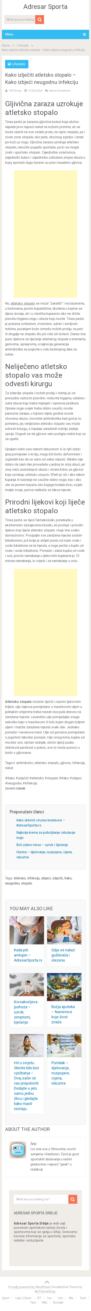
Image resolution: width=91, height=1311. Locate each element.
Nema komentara (59, 90)
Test (33, 1302)
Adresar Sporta (45, 6)
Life (60, 1298)
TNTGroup (15, 90)
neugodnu (12, 883)
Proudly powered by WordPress (29, 1287)
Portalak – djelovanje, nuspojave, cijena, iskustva (60, 1073)
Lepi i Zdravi (23, 1298)
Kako (68, 878)
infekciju (33, 878)
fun (49, 1298)
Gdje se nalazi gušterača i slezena (63, 955)
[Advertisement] (45, 234)
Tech (83, 1298)
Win (71, 1298)
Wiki (44, 1302)
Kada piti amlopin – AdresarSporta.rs (28, 955)
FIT (39, 1298)
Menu (9, 34)
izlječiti (57, 878)
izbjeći (46, 878)
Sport (6, 1298)
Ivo (33, 1143)
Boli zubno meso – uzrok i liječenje (42, 845)
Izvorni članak (15, 788)
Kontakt (58, 1302)
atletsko (20, 878)
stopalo (26, 883)
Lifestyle (23, 45)
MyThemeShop (45, 1291)
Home (6, 45)
